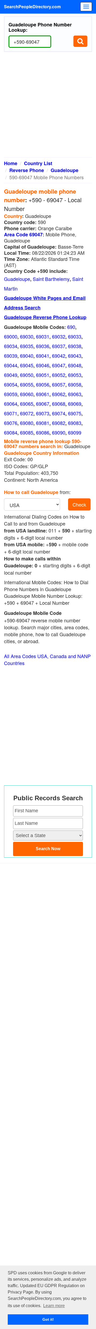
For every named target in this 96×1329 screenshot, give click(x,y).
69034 (10, 346)
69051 (42, 374)
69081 (42, 422)
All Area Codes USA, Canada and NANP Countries (47, 659)
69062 (58, 394)
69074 (58, 413)
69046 (42, 365)
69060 (26, 394)
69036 (42, 346)
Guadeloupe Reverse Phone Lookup (45, 317)
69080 (26, 422)
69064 (10, 403)
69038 (74, 346)
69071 (10, 413)
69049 (10, 374)
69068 (58, 403)
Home (10, 163)
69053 (74, 374)
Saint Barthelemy (51, 278)
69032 (58, 336)
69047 (58, 365)
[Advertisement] (48, 107)
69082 (58, 422)
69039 (10, 355)
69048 (74, 365)
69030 (26, 336)
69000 (10, 336)
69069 (74, 403)
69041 (42, 355)
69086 (42, 432)
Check (79, 504)
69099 (74, 432)
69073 (42, 413)
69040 (26, 355)
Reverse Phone (26, 170)
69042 (58, 355)
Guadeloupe (64, 170)
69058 (74, 384)
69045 (26, 365)
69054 (10, 384)
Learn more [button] (54, 1305)
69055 (26, 384)
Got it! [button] (48, 1319)
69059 (10, 394)
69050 (26, 374)
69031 (42, 336)
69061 (42, 394)
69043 (74, 355)
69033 (74, 336)
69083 (74, 422)
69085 (26, 432)
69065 (26, 403)
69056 (42, 384)
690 (71, 326)
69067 (42, 403)
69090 (58, 432)
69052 (58, 374)
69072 (26, 413)
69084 (10, 432)
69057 (58, 384)
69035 (26, 346)
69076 (10, 422)
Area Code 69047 (23, 234)
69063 (74, 394)
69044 (10, 365)
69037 (58, 346)
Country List (38, 163)
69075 (74, 413)
